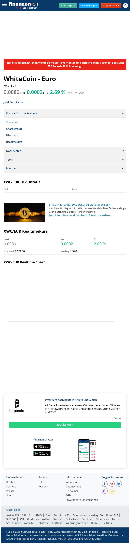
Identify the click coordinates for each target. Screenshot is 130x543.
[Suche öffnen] (125, 5)
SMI (22, 519)
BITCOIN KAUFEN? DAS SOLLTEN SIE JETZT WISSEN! (80, 204)
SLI (30, 515)
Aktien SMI (12, 515)
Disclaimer (72, 491)
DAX (48, 515)
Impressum (72, 482)
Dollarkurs (72, 519)
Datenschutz (73, 486)
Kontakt (11, 482)
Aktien (46, 519)
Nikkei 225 (112, 515)
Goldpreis (33, 519)
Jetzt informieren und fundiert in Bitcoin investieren (80, 215)
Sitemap (11, 495)
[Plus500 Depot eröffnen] (27, 7)
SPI (24, 515)
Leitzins (107, 523)
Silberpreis (102, 519)
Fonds (115, 519)
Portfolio (57, 523)
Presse (10, 491)
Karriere (11, 486)
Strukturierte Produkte (20, 523)
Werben (43, 486)
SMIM (39, 515)
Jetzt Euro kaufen (14, 101)
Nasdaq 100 (96, 515)
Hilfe (41, 482)
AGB (68, 495)
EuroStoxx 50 (61, 515)
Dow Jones (79, 515)
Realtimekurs (14, 142)
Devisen (57, 519)
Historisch (12, 135)
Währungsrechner (77, 523)
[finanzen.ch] (23, 4)
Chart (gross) (14, 129)
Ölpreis (95, 523)
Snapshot (12, 122)
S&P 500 (11, 519)
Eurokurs (87, 519)
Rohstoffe (43, 523)
